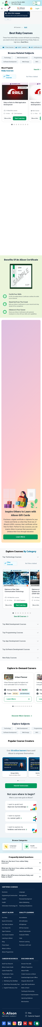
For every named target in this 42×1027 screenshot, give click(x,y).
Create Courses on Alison (28, 974)
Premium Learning (24, 941)
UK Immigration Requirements (29, 994)
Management (23, 895)
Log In (37, 8)
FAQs (29, 1013)
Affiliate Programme (26, 967)
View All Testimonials (21, 786)
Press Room (5, 945)
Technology (7, 57)
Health (4, 902)
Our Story (4, 917)
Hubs (20, 938)
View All (36, 69)
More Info (7, 118)
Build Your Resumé (7, 963)
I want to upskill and (17, 805)
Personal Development (25, 899)
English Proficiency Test (10, 988)
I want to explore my (16, 828)
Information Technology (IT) (10, 906)
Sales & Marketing (24, 902)
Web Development (22, 57)
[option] (15, 103)
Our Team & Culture (7, 924)
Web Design (25, 61)
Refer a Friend (25, 988)
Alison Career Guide (7, 967)
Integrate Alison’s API (27, 981)
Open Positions (6, 931)
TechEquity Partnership (27, 991)
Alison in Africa (6, 948)
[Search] (4, 7)
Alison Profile (25, 970)
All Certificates (23, 921)
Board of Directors (7, 921)
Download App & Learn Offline (29, 977)
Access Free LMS (26, 963)
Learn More (20, 537)
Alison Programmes (7, 952)
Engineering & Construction (9, 895)
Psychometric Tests (7, 974)
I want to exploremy (14, 817)
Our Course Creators (8, 935)
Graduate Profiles (24, 935)
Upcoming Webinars (27, 998)
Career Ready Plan (7, 970)
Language (22, 892)
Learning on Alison (7, 938)
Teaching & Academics (25, 906)
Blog (3, 941)
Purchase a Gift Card (25, 945)
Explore (2, 8)
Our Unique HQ (6, 928)
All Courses (17, 27)
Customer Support (34, 1016)
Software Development (10, 61)
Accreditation (23, 917)
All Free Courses (24, 928)
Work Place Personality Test (12, 984)
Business (4, 892)
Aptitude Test (7, 977)
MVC (37, 61)
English (4, 899)
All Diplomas (22, 924)
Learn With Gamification (28, 984)
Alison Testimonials (24, 931)
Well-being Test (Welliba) (11, 981)
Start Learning (19, 118)
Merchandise (25, 1001)
